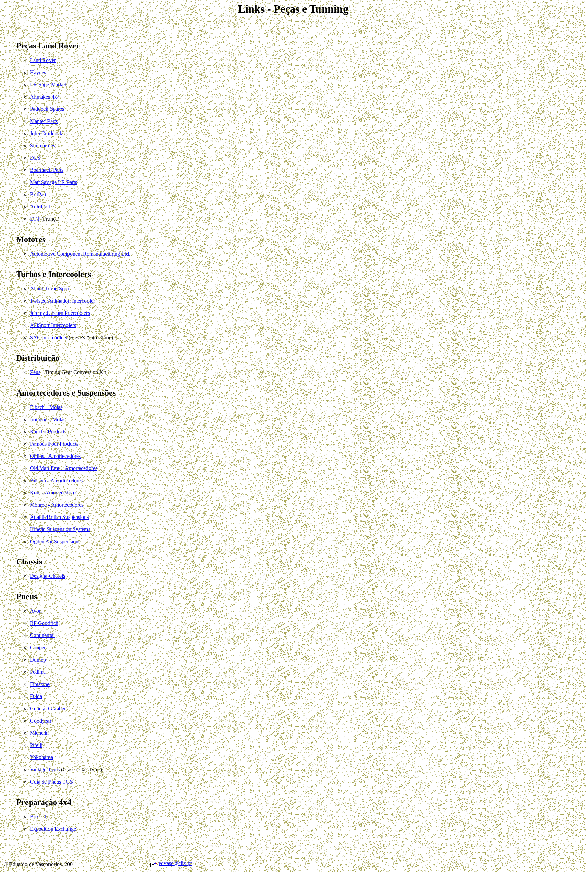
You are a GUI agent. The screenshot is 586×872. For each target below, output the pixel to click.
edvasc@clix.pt (175, 863)
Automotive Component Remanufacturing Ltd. (80, 254)
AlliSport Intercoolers (53, 325)
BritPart (38, 194)
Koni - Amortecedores (53, 492)
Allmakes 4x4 (45, 97)
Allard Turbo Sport (50, 288)
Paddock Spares (47, 109)
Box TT (38, 816)
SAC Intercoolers (48, 337)
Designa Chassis (47, 576)
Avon (36, 611)
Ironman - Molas (47, 419)
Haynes (38, 72)
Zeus (35, 372)
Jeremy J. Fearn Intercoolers (60, 313)
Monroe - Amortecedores (56, 505)
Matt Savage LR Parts (53, 182)
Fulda (36, 696)
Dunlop (38, 660)
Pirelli (36, 745)
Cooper (38, 647)
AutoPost (40, 206)
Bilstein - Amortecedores (56, 480)
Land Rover (43, 60)
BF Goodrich (44, 623)
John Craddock (46, 133)
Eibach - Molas (46, 407)
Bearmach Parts (46, 170)
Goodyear (40, 721)
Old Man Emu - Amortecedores (63, 468)
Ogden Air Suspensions (55, 541)
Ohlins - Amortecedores (55, 456)
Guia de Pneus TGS (51, 782)
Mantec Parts (44, 121)
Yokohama (41, 757)
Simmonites (42, 145)
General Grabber (48, 708)
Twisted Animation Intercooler (62, 301)
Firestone (40, 684)
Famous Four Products (54, 444)
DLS (35, 158)
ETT (35, 219)
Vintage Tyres (45, 769)
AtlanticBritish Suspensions (59, 517)
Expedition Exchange (53, 829)
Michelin (39, 733)
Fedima (38, 672)
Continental (42, 635)
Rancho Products (48, 431)
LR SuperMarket (48, 84)
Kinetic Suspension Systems (60, 529)
